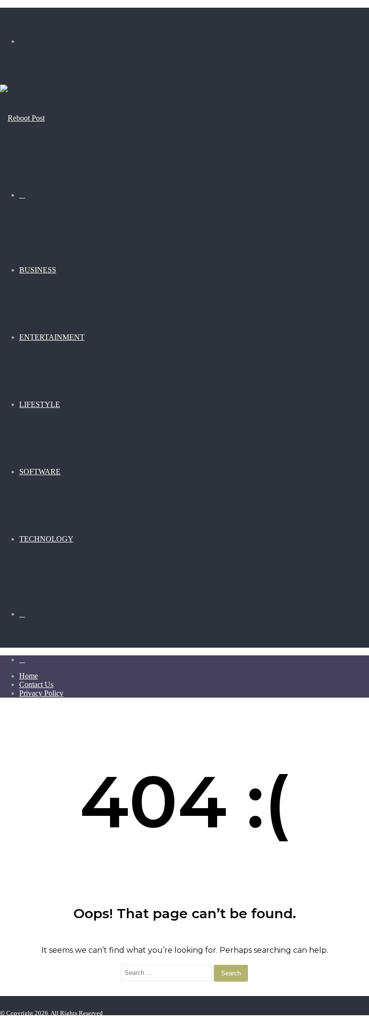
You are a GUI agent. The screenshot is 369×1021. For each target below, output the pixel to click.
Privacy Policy (41, 693)
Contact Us (36, 684)
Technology (46, 539)
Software (40, 471)
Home (28, 676)
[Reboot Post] (22, 118)
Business (37, 270)
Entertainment (52, 337)
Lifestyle (39, 404)
